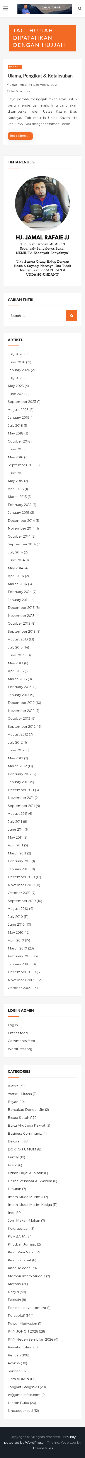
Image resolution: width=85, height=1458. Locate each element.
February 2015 (19, 505)
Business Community (25, 1133)
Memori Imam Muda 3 (26, 1276)
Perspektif (16, 1315)
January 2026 (19, 370)
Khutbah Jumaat (22, 1244)
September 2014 (22, 544)
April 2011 (15, 845)
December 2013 (21, 608)
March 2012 (17, 766)
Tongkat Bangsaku (23, 1387)
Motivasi (14, 1284)
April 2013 (16, 671)
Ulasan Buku (18, 1403)
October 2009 (19, 988)
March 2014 (17, 584)
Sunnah (14, 1371)
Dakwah (14, 67)
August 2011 (17, 813)
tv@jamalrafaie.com (24, 1395)
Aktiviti (13, 1086)
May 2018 (15, 433)
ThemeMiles (42, 1448)
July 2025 (15, 378)
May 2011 (15, 837)
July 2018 (15, 425)
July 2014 (15, 552)
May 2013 (15, 663)
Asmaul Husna (20, 1094)
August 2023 (18, 410)
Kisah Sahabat (19, 1260)
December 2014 (21, 520)
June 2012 (16, 750)
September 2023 (22, 402)
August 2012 (18, 734)
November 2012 (21, 711)
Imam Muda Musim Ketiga (30, 1205)
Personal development (27, 1308)
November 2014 (21, 528)
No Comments (20, 91)
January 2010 (18, 964)
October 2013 (19, 623)
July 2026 (15, 354)
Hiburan (14, 1189)
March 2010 (17, 948)
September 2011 (21, 806)
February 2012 (19, 774)
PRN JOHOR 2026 (23, 1331)
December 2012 (21, 703)
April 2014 (16, 576)
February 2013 (19, 687)
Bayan (13, 1102)
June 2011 (16, 829)
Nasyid (13, 1292)
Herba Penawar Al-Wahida (30, 1181)
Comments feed (21, 1041)
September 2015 (22, 465)
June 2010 (16, 924)
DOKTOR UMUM (22, 1149)
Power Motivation (22, 1323)
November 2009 (22, 980)
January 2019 (18, 417)
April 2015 (16, 489)
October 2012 (19, 718)
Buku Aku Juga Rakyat (26, 1125)
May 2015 (15, 481)
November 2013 (21, 616)
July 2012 (15, 742)
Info (11, 1213)
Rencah (14, 1355)
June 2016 (16, 449)
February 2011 (19, 861)
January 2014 (18, 600)
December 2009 (22, 972)
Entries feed (18, 1033)
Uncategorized (20, 1411)
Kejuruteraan (18, 1228)
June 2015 (16, 473)
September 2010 (22, 901)
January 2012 (18, 782)
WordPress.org (20, 1049)
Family (13, 1157)
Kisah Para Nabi (21, 1252)
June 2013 (16, 655)
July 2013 (15, 647)
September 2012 (22, 726)
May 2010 (15, 932)
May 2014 (15, 568)
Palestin (14, 1300)
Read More (18, 136)
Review (14, 1363)
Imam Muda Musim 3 (25, 1197)
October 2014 (19, 536)
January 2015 (18, 512)
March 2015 (17, 497)
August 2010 (18, 909)
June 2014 (16, 560)
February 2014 (20, 592)
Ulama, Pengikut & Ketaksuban (40, 76)
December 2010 (21, 877)
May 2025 (16, 386)
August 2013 (18, 639)
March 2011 (17, 853)
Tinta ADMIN (18, 1379)
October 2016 (19, 441)
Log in (13, 1025)
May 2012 (15, 758)
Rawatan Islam (20, 1347)
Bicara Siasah (18, 1118)
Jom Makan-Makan (24, 1220)
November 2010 (21, 885)
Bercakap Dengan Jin (26, 1109)
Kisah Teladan (19, 1268)
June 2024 (16, 394)
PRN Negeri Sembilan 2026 (30, 1339)
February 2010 (20, 956)
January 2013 (18, 695)
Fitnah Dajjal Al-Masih (25, 1173)
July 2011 (15, 822)
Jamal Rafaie (18, 84)
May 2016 (15, 457)
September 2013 (22, 631)
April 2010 (16, 940)
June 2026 (16, 362)
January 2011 (18, 869)
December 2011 (21, 790)
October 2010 (19, 893)
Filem (12, 1165)
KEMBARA (17, 1236)
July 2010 (15, 917)
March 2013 (17, 679)
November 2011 (21, 798)
